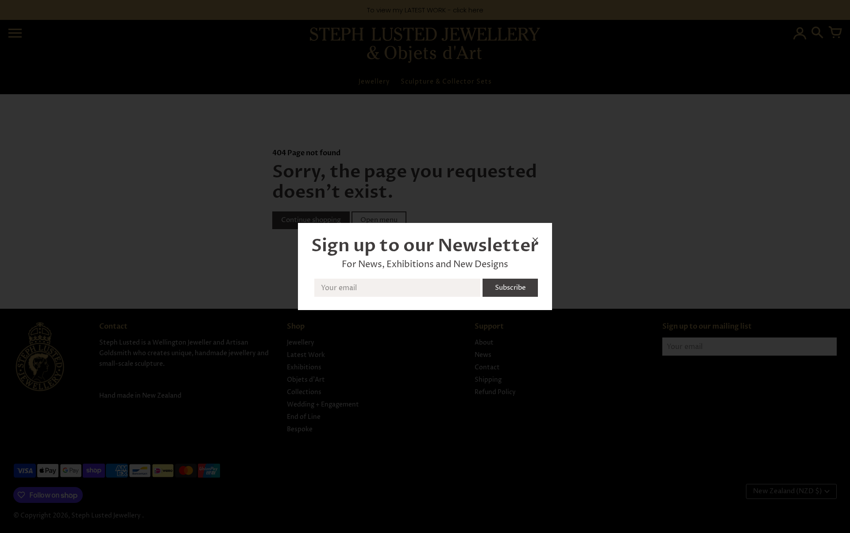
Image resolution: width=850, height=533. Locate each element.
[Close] (535, 242)
